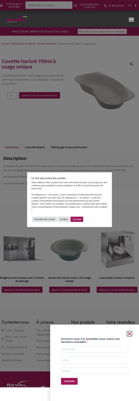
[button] (131, 19)
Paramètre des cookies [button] (44, 219)
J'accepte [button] (77, 219)
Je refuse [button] (64, 219)
